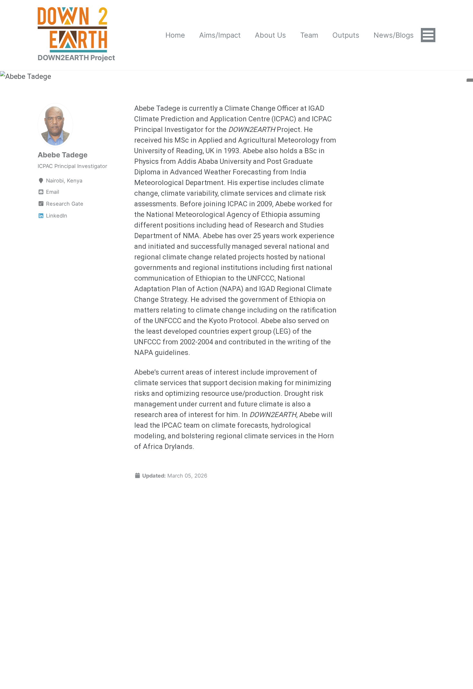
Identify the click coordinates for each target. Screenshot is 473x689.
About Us (270, 35)
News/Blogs (394, 35)
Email (52, 192)
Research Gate (63, 203)
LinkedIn (55, 215)
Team (309, 35)
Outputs (345, 35)
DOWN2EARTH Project (76, 57)
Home (175, 35)
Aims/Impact (220, 35)
